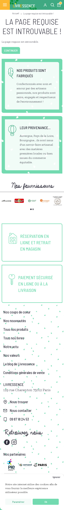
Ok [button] (45, 501)
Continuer (11, 50)
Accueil (15, 13)
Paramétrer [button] (18, 501)
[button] (31, 209)
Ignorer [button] (56, 476)
